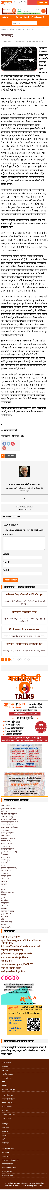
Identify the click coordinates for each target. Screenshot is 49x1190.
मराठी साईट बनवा (7, 1107)
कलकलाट (4, 884)
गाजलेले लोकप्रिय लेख (8, 1114)
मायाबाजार (4, 873)
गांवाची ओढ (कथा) (7, 816)
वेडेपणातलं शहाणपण (7, 892)
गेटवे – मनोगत (5, 806)
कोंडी (2, 919)
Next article (24, 509)
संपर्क (3, 1082)
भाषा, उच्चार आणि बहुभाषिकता (14, 957)
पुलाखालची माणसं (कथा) (9, 852)
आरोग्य (4, 1139)
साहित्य (12, 29)
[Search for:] (24, 23)
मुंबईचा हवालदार (6, 914)
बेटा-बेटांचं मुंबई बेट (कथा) (9, 814)
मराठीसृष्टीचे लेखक (7, 1095)
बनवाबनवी (4, 908)
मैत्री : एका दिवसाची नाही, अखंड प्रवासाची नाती (21, 946)
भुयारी (3, 889)
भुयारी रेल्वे (4, 900)
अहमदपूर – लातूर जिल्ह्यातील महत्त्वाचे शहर (24, 643)
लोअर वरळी (5, 903)
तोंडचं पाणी (4, 862)
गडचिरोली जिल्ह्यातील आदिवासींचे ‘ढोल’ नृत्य (24, 594)
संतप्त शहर (4, 916)
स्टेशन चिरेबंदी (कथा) (7, 849)
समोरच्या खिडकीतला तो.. (9, 868)
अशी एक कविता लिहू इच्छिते (13, 971)
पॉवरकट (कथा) (6, 841)
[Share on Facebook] (4, 444)
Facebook (5, 1152)
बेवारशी (3, 895)
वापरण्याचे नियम (6, 1078)
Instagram (6, 1156)
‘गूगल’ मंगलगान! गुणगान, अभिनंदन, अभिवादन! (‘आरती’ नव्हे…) (21, 941)
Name (6, 554)
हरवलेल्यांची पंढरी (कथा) (8, 819)
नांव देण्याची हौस (6, 870)
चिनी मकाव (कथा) (7, 825)
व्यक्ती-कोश (5, 1128)
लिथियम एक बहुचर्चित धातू (12, 949)
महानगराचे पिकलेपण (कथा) (10, 822)
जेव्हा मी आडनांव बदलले (11, 967)
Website (7, 570)
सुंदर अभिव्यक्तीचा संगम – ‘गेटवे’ (11, 808)
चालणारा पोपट (5, 857)
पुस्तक (3, 897)
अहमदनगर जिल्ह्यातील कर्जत (24, 611)
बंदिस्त (3, 887)
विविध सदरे (5, 1110)
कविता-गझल (5, 1143)
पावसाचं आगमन (6, 876)
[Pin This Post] (13, 444)
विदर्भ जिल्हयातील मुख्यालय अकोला (24, 629)
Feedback (5, 1086)
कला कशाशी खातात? (8, 911)
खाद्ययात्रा (5, 1135)
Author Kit (5, 1070)
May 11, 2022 (7, 41)
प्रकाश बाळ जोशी (19, 41)
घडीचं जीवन (5, 906)
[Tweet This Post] (8, 444)
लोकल (3, 865)
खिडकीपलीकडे (5, 879)
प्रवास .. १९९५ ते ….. (8, 1103)
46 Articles (36, 484)
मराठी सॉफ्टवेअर (6, 1118)
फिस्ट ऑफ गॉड (6, 927)
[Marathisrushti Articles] (24, 5)
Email (6, 562)
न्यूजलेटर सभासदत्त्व (7, 1074)
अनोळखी (4, 881)
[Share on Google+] (4, 448)
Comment (8, 535)
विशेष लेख (35, 41)
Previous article (24, 507)
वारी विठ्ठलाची (7, 960)
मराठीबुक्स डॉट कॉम (7, 1164)
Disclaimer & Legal (8, 1089)
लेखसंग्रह (5, 1124)
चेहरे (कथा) (4, 811)
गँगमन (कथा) (5, 854)
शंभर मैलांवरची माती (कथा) (9, 827)
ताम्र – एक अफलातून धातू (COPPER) (17, 964)
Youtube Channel (8, 1149)
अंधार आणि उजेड (6, 922)
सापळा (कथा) (5, 846)
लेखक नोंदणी (6, 1066)
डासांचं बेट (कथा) (6, 843)
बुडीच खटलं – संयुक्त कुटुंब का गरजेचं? (17, 953)
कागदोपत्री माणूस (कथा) (8, 838)
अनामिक (4, 924)
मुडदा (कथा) (5, 830)
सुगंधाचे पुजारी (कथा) (7, 833)
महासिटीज (5, 1131)
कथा (30, 41)
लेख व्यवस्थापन (6, 1063)
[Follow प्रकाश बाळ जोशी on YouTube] (24, 498)
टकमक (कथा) (5, 835)
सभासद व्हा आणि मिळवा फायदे (19, 1041)
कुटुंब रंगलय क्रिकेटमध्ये (10, 936)
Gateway (10, 456)
